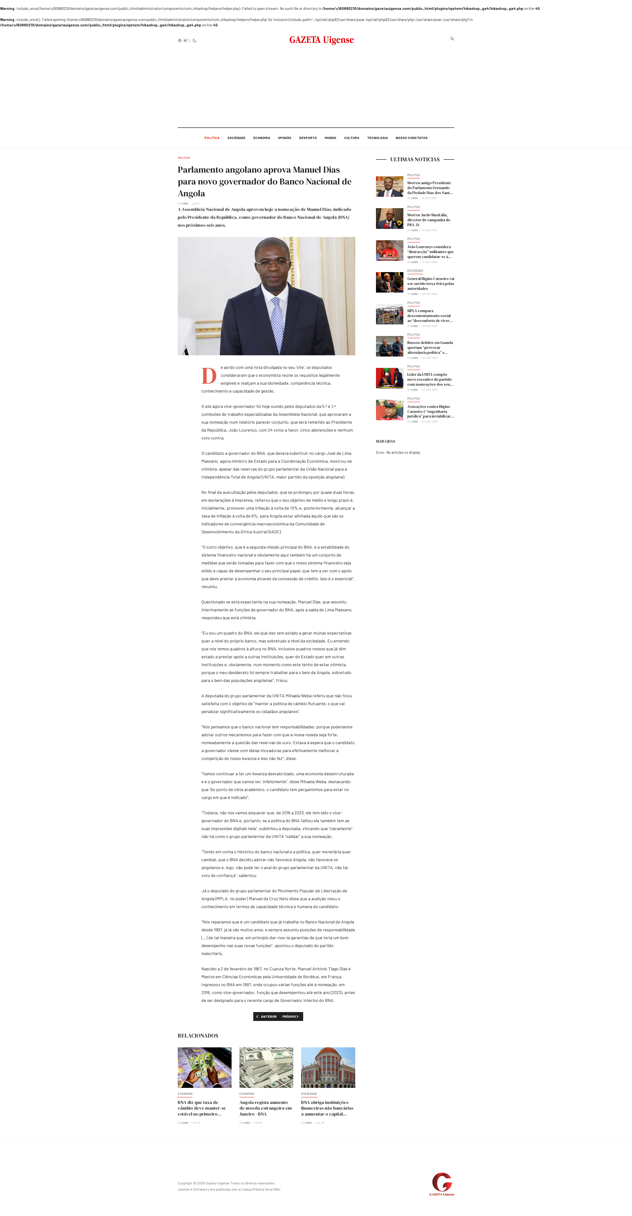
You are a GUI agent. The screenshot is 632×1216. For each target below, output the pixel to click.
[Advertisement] (316, 84)
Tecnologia (377, 138)
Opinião (284, 138)
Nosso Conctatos (412, 138)
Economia (261, 138)
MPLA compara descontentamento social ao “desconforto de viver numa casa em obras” (429, 318)
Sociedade (236, 138)
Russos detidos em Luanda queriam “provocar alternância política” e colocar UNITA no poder (430, 350)
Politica (211, 138)
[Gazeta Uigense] (322, 40)
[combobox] (452, 39)
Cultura (351, 138)
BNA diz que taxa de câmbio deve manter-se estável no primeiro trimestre (202, 1111)
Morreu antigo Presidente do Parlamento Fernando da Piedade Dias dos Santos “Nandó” (430, 190)
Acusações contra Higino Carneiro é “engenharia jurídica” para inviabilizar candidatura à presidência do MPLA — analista (429, 416)
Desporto (308, 138)
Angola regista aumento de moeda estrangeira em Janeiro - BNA (265, 1108)
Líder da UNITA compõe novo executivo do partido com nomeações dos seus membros (429, 382)
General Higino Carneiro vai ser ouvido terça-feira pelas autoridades (430, 283)
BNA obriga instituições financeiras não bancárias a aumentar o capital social (327, 1111)
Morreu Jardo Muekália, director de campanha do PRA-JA (428, 219)
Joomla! (184, 1189)
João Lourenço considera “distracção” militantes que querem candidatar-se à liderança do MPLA (430, 254)
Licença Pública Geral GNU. (261, 1189)
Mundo (330, 138)
